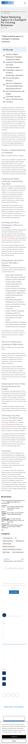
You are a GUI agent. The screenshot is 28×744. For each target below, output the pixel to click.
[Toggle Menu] (25, 3)
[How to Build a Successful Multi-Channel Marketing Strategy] (4, 516)
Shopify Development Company (12, 549)
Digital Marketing (7, 11)
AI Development (7, 538)
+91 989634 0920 (11, 672)
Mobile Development (9, 546)
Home (2, 11)
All (15, 538)
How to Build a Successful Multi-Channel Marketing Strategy (15, 513)
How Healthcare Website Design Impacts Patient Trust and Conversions (15, 508)
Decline (14, 741)
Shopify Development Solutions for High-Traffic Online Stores (16, 501)
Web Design (6, 552)
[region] (14, 732)
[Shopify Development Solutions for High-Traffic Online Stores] (5, 503)
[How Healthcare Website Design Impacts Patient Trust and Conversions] (3, 510)
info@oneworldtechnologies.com (14, 677)
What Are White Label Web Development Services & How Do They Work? (15, 520)
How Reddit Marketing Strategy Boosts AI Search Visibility (15, 525)
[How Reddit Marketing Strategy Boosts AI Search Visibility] (4, 527)
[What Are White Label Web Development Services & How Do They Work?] (5, 522)
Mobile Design (7, 543)
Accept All (14, 736)
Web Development (18, 552)
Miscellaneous (20, 541)
